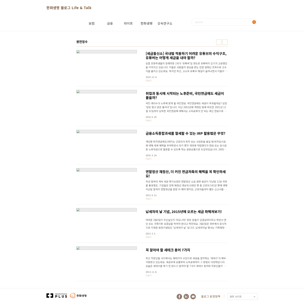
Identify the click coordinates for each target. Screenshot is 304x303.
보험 (92, 23)
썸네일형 (218, 42)
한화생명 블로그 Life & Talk (68, 7)
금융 (110, 23)
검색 (254, 22)
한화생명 (147, 23)
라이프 (128, 23)
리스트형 (225, 42)
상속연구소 (164, 23)
